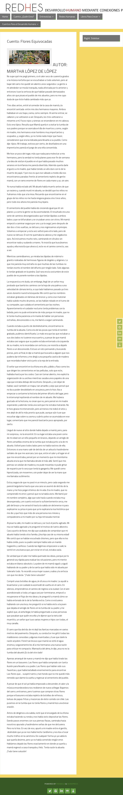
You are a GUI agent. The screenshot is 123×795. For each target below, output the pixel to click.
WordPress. (72, 783)
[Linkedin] (119, 344)
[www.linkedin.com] (119, 333)
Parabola (60, 783)
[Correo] (119, 339)
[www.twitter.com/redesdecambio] (119, 321)
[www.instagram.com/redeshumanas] (119, 327)
